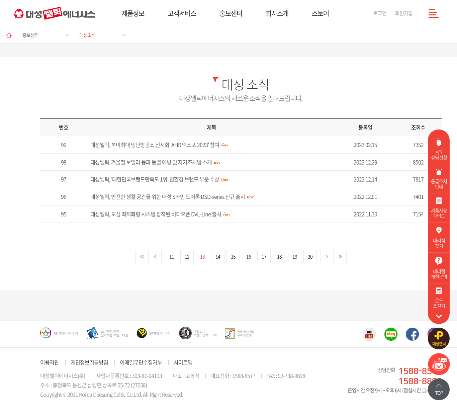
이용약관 (49, 362)
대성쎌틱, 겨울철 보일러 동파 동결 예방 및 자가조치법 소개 (151, 162)
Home (8, 35)
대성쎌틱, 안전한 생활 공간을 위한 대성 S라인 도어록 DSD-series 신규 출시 (167, 196)
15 (233, 256)
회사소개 (277, 13)
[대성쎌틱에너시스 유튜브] (369, 334)
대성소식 (87, 34)
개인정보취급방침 (89, 362)
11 (171, 256)
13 (202, 256)
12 (187, 256)
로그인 (379, 13)
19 (294, 256)
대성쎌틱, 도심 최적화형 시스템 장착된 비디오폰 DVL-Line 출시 (155, 214)
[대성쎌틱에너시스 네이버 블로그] (390, 334)
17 (264, 256)
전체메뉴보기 (434, 13)
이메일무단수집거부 (141, 362)
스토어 (320, 13)
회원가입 (404, 13)
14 (217, 256)
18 (279, 256)
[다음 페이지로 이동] (326, 256)
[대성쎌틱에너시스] (54, 13)
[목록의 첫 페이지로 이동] (142, 256)
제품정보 (132, 13)
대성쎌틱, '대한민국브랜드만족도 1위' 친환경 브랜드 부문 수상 (154, 179)
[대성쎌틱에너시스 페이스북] (412, 334)
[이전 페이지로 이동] (155, 256)
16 (248, 256)
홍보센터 (230, 13)
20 (310, 256)
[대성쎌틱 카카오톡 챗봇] (439, 373)
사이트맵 (183, 362)
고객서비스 (182, 13)
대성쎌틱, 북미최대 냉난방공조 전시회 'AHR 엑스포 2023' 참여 (154, 144)
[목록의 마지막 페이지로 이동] (340, 256)
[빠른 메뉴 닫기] (439, 316)
